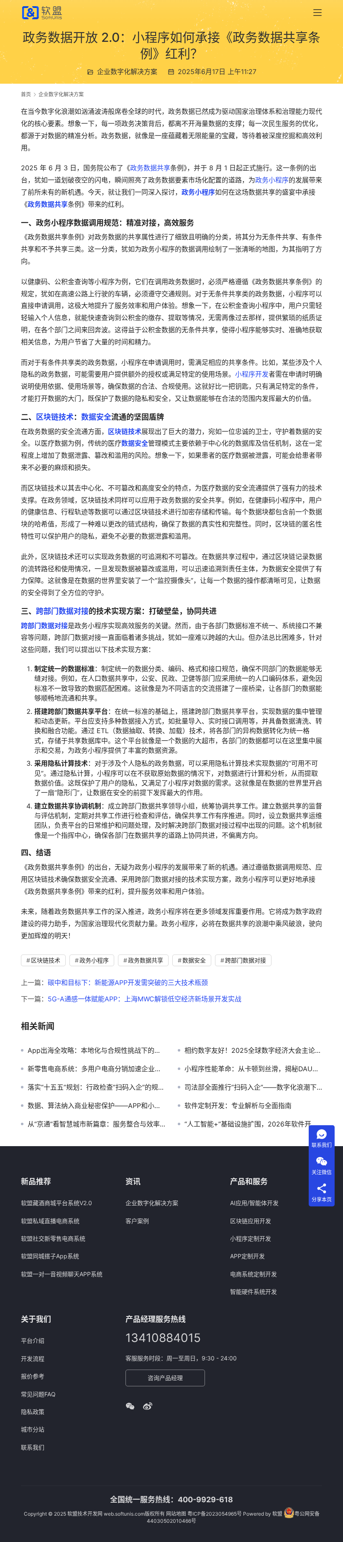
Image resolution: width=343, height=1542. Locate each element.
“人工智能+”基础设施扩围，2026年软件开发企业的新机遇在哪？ (253, 1124)
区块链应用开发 (250, 1220)
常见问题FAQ (38, 1394)
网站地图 (176, 1514)
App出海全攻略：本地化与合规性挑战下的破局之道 (96, 1050)
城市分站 (32, 1429)
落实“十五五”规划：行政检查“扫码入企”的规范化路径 (96, 1087)
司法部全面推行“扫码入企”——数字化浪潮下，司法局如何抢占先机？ (253, 1087)
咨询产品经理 (165, 1377)
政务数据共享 (150, 168)
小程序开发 (252, 374)
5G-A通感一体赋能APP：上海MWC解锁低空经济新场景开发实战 (144, 999)
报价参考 (32, 1376)
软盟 (277, 1514)
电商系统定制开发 (253, 1274)
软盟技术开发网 (84, 1514)
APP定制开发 (247, 1256)
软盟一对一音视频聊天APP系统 (61, 1274)
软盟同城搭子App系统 (50, 1256)
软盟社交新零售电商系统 (53, 1238)
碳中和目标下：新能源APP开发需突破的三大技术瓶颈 (128, 982)
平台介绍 (32, 1340)
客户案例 (137, 1220)
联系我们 (32, 1447)
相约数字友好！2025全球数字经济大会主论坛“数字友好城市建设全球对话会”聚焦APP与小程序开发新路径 (253, 1050)
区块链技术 (55, 417)
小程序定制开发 (250, 1238)
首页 (26, 94)
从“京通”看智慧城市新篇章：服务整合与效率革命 (96, 1124)
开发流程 (32, 1358)
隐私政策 (32, 1411)
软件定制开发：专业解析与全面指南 (238, 1105)
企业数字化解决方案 (127, 71)
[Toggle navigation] (317, 12)
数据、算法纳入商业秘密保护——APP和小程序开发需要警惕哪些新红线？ (96, 1105)
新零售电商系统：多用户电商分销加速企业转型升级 (96, 1068)
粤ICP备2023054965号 (214, 1514)
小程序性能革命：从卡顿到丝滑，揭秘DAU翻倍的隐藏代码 (253, 1068)
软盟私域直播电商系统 (50, 1220)
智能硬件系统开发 (253, 1291)
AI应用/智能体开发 (254, 1202)
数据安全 (96, 417)
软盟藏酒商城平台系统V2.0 (56, 1202)
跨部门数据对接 (62, 611)
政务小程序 (272, 180)
